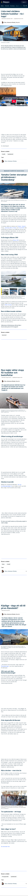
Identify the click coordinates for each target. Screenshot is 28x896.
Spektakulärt (10, 154)
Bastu (3, 564)
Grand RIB (21, 227)
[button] (25, 279)
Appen (17, 6)
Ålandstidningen (5, 666)
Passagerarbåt (5, 876)
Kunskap (12, 6)
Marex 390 (15, 240)
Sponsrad (4, 335)
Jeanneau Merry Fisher (10, 227)
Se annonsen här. (5, 846)
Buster (19, 226)
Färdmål (7, 6)
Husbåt (3, 154)
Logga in (24, 2)
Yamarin (24, 226)
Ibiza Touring (8, 304)
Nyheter (22, 6)
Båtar (2, 6)
